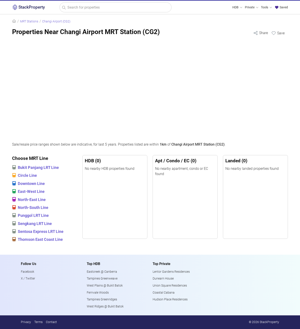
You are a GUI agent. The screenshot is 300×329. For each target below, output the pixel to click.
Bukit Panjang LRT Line (38, 167)
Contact (51, 322)
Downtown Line (31, 183)
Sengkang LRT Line (35, 223)
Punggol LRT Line (33, 215)
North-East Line (32, 199)
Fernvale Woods (98, 292)
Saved (283, 7)
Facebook (27, 272)
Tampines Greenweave (102, 278)
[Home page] (14, 21)
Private (250, 7)
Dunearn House (163, 278)
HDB (235, 7)
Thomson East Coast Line (40, 239)
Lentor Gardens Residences (171, 272)
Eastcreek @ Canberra (102, 272)
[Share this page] (260, 33)
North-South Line (33, 207)
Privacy (26, 322)
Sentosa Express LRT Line (40, 231)
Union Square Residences (170, 285)
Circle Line (27, 175)
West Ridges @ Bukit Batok (105, 306)
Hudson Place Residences (170, 299)
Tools (265, 7)
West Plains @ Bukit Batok (105, 285)
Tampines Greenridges (102, 299)
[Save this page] (278, 33)
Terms (38, 322)
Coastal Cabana (164, 292)
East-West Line (31, 191)
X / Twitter (28, 278)
